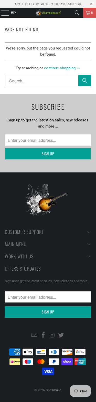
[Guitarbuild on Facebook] (43, 335)
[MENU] (2, 13)
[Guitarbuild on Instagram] (52, 335)
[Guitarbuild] (48, 13)
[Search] (77, 13)
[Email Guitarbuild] (34, 335)
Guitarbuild (53, 390)
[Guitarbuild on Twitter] (61, 335)
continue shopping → (62, 68)
